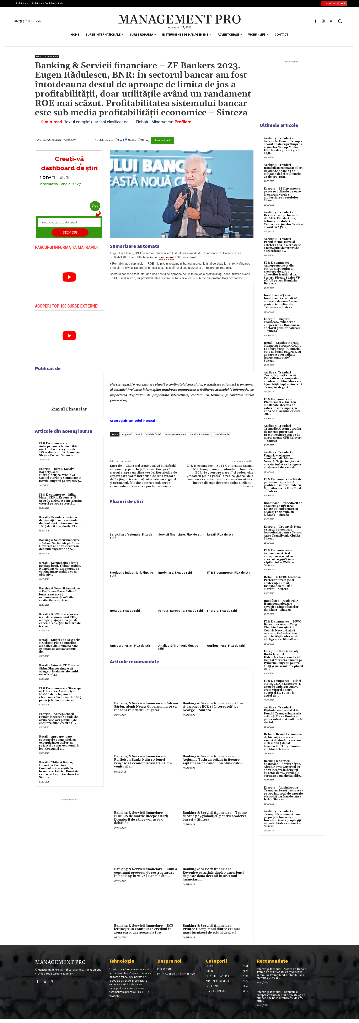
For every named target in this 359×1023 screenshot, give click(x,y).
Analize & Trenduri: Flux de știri (178, 647)
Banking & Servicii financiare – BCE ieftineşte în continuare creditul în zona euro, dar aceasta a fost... (143, 929)
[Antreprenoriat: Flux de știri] (133, 630)
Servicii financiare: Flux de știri (181, 534)
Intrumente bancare (175, 434)
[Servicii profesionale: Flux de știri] (133, 518)
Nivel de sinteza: (104, 140)
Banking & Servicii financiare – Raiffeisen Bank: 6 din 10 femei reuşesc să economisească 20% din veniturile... (143, 761)
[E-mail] (231, 140)
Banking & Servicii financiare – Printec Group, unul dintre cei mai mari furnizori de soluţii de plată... (211, 929)
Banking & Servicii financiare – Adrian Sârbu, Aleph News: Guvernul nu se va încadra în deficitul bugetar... (146, 706)
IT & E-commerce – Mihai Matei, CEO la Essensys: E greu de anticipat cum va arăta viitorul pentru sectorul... (60, 499)
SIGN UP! (70, 232)
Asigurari (126, 434)
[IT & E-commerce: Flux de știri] (230, 556)
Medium (132, 140)
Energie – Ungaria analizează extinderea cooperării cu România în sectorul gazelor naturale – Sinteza (282, 325)
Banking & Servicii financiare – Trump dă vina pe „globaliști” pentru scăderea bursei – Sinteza (215, 816)
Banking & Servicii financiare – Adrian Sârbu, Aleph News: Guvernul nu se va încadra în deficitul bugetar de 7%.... (59, 544)
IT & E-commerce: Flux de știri (229, 572)
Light (121, 140)
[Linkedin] (171, 446)
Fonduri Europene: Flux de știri (180, 611)
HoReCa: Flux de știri (125, 611)
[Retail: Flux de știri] (230, 518)
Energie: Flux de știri (222, 611)
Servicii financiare (47, 56)
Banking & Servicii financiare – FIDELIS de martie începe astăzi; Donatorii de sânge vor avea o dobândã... (141, 818)
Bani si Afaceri (153, 434)
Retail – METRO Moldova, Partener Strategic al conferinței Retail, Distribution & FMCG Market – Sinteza (282, 583)
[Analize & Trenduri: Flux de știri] (181, 630)
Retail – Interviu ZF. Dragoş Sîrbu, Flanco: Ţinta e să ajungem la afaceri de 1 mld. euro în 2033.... (59, 670)
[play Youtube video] (69, 277)
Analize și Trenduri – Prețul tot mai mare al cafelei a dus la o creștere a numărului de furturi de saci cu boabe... (282, 245)
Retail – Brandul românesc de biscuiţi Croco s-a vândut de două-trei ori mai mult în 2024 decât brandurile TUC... (60, 522)
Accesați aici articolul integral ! (133, 420)
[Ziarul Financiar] (69, 391)
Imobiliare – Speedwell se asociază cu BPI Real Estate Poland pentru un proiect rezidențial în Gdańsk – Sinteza (283, 509)
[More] (180, 446)
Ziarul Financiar (52, 140)
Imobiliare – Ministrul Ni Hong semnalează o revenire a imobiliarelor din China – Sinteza (281, 605)
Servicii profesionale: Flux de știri (131, 535)
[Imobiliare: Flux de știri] (181, 556)
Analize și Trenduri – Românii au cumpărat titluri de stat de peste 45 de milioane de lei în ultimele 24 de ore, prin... (283, 171)
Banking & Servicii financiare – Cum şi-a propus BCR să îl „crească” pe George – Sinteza (213, 706)
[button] (340, 21)
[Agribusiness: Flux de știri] (230, 630)
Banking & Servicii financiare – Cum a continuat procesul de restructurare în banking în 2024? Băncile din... (145, 872)
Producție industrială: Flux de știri (131, 573)
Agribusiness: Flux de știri (226, 645)
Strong (145, 140)
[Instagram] (323, 21)
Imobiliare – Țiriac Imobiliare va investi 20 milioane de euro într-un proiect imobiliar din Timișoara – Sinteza (281, 301)
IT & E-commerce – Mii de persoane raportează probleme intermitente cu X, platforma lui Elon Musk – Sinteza (283, 485)
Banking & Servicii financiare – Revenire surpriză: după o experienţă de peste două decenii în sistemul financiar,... (213, 874)
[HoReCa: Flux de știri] (133, 594)
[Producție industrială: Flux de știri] (133, 556)
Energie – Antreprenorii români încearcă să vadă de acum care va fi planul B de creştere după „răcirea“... (58, 718)
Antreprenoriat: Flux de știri (130, 645)
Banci (138, 434)
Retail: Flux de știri (220, 534)
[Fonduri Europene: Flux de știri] (181, 594)
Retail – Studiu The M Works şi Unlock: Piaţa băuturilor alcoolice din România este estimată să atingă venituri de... (59, 645)
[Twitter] (331, 21)
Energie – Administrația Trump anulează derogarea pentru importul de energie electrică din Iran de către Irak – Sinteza (283, 793)
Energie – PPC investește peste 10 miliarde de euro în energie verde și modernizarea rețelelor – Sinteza (282, 194)
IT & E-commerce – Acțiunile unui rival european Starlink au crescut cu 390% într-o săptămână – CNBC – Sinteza (280, 558)
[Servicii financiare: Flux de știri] (181, 518)
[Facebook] (315, 21)
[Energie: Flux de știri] (230, 594)
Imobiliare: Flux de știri (175, 572)
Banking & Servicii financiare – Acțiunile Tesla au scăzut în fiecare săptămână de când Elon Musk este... (213, 759)
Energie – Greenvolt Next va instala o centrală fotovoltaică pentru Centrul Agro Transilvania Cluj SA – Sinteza (283, 532)
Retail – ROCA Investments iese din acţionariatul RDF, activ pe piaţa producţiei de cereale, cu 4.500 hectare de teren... (60, 620)
